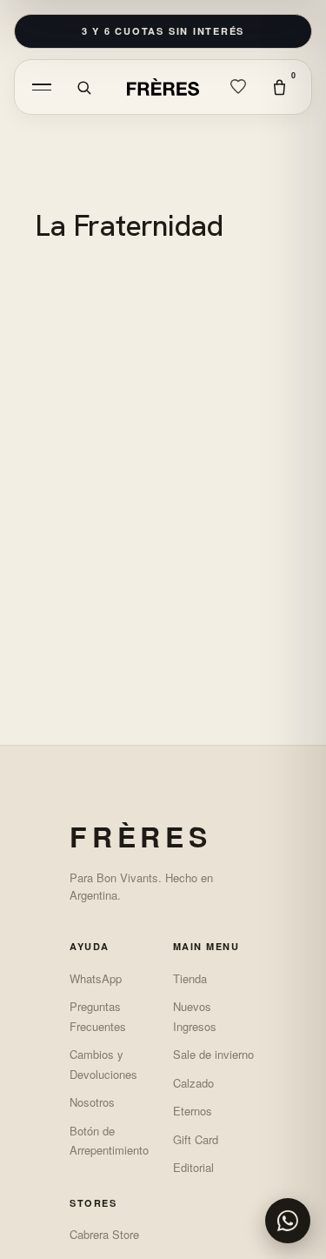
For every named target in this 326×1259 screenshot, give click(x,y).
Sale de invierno (213, 1054)
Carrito (293, 75)
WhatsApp (96, 978)
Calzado (193, 1083)
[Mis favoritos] (238, 87)
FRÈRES (141, 836)
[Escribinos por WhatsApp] (287, 1220)
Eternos (192, 1110)
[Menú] (41, 87)
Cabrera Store (104, 1234)
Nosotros (92, 1102)
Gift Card (195, 1139)
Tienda (190, 978)
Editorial (193, 1167)
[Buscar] (83, 87)
